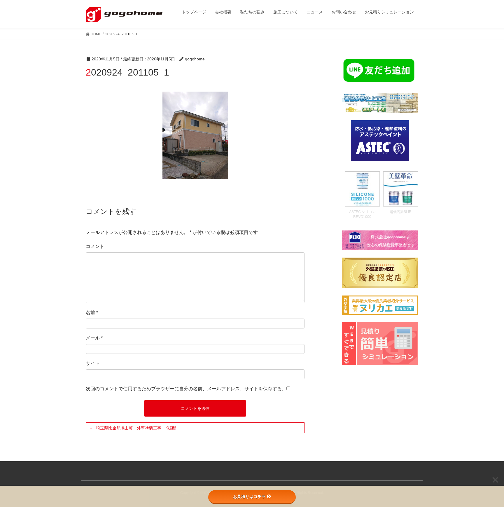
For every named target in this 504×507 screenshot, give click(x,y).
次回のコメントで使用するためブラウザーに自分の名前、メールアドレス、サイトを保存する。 (186, 388)
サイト (93, 363)
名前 (92, 312)
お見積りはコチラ (249, 496)
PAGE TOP (487, 486)
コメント (95, 246)
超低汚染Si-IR (401, 212)
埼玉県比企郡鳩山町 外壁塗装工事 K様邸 (136, 428)
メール (94, 337)
